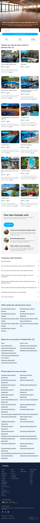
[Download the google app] (14, 502)
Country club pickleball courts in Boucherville (9, 401)
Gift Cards (3, 476)
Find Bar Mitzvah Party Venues (20, 34)
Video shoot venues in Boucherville (29, 455)
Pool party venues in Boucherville (29, 438)
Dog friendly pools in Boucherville (29, 414)
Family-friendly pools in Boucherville (26, 418)
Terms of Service (4, 515)
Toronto (31, 483)
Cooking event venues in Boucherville (7, 396)
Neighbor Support (23, 471)
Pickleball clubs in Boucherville (28, 436)
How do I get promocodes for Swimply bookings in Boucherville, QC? (19, 287)
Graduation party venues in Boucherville (8, 423)
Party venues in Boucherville (27, 431)
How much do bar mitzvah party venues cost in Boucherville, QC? (18, 266)
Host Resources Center (15, 478)
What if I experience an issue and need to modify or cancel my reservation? (17, 276)
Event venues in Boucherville (8, 416)
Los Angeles (32, 471)
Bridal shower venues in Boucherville (7, 391)
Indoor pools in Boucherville (8, 348)
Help (2, 488)
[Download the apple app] (5, 502)
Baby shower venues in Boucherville (26, 376)
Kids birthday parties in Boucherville (7, 428)
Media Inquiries (4, 475)
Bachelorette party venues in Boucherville (8, 381)
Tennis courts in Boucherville (27, 348)
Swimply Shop (4, 473)
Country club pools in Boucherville (29, 399)
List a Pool (13, 471)
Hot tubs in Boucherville (7, 350)
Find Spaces (9, 224)
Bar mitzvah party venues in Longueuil (27, 310)
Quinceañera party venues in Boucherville (8, 450)
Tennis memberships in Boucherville (7, 457)
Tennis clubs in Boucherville (27, 453)
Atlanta (31, 476)
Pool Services (4, 484)
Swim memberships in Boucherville (10, 453)
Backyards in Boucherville (8, 360)
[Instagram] (8, 512)
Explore (3, 493)
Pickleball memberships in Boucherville (8, 440)
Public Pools (4, 495)
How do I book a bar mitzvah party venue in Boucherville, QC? (17, 270)
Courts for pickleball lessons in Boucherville (28, 406)
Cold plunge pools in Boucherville (10, 355)
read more (11, 72)
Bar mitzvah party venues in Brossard (8, 310)
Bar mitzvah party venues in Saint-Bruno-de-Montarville (29, 320)
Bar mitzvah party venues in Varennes (8, 330)
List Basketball (13, 476)
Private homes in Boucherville (9, 362)
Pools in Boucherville (6, 345)
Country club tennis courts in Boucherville (8, 406)
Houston (31, 480)
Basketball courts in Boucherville (28, 350)
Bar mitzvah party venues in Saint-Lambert (10, 325)
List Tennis (13, 473)
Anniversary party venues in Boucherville (8, 376)
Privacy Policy (10, 515)
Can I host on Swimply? (7, 297)
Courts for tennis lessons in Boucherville (8, 411)
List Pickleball (13, 475)
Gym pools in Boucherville (27, 421)
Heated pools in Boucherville (8, 353)
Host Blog (3, 480)
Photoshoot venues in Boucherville (10, 436)
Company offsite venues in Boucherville (26, 391)
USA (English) (31, 518)
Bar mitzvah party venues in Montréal (8, 315)
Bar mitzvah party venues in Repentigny (27, 315)
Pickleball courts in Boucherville (28, 345)
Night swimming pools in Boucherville (7, 432)
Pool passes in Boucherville (8, 443)
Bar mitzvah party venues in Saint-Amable (10, 320)
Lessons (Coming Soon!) (6, 486)
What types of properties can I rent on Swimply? (13, 292)
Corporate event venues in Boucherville (27, 396)
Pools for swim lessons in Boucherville (26, 445)
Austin (31, 478)
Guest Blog (3, 478)
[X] (5, 512)
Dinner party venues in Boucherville (10, 414)
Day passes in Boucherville (27, 409)
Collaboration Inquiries (5, 491)
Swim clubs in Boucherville (27, 448)
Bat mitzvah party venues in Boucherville (8, 386)
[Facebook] (2, 512)
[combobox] (20, 30)
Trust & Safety (4, 490)
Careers (3, 471)
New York (31, 473)
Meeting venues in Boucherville (28, 426)
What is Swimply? (6, 261)
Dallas (31, 482)
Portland (31, 475)
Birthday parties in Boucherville (28, 385)
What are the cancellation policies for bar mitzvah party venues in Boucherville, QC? (18, 282)
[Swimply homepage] (20, 2)
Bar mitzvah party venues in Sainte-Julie (29, 325)
